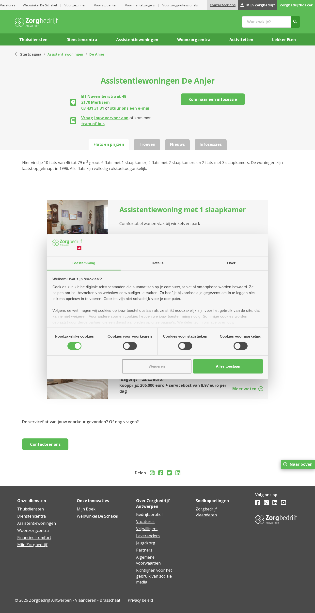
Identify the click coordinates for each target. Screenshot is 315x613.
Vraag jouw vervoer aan (104, 117)
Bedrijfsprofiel (149, 514)
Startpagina (30, 54)
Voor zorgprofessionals (180, 5)
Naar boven (301, 464)
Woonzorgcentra (33, 530)
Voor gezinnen (75, 5)
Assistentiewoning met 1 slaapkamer (182, 209)
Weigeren (157, 366)
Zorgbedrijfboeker (296, 5)
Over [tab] (231, 263)
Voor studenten (105, 5)
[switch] (130, 346)
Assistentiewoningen (65, 54)
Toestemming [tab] (83, 263)
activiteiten (241, 39)
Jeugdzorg (145, 543)
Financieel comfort (34, 537)
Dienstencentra (31, 516)
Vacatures (7, 5)
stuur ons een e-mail (130, 108)
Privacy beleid (140, 600)
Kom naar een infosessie (213, 99)
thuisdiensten (33, 39)
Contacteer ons (223, 5)
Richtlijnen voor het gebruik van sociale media (154, 576)
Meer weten (244, 388)
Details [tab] (158, 263)
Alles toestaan (228, 366)
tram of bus (93, 123)
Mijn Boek (86, 509)
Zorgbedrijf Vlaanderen (206, 512)
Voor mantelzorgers (140, 5)
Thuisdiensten (30, 509)
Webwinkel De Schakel (40, 5)
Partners (144, 550)
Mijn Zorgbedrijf (260, 5)
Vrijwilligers (147, 528)
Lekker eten (284, 39)
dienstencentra (81, 39)
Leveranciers (148, 535)
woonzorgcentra (193, 39)
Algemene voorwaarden (148, 560)
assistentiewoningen (137, 39)
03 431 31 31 (92, 108)
